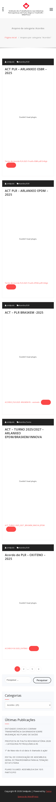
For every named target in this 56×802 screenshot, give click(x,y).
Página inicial (11, 37)
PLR (27, 62)
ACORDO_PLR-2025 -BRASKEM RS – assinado (22, 402)
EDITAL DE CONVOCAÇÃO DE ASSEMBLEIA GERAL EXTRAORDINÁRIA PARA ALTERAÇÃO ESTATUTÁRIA (26, 760)
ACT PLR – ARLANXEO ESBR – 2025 (26, 71)
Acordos (22, 62)
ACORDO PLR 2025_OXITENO (16, 648)
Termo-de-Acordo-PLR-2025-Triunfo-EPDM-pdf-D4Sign (26, 283)
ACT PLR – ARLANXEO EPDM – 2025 (26, 192)
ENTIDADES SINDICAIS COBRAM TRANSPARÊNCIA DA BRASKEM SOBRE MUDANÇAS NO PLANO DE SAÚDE (23, 731)
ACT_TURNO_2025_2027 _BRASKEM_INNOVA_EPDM (25, 525)
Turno (28, 422)
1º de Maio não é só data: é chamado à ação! (26, 750)
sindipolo (10, 62)
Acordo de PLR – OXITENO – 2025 (25, 557)
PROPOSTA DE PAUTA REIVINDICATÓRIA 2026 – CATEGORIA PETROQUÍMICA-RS (28, 742)
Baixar (11, 165)
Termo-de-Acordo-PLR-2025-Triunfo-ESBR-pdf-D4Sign (26, 161)
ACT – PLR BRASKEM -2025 (24, 312)
